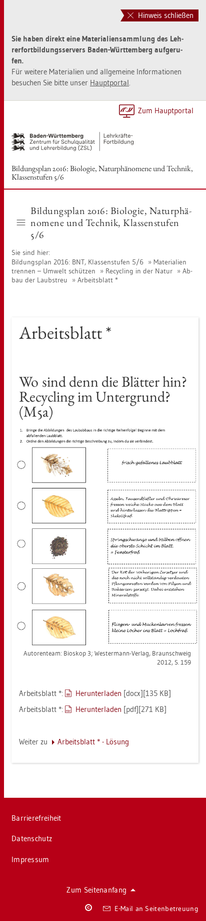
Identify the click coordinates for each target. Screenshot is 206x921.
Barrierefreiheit (37, 818)
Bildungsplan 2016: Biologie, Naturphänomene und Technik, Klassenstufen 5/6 (102, 172)
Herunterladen (99, 693)
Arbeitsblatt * (98, 279)
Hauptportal (109, 82)
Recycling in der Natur (139, 270)
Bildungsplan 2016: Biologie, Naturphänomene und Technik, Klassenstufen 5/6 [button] (111, 222)
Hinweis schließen (165, 15)
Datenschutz (32, 838)
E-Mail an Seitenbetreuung (156, 908)
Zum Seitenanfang (96, 890)
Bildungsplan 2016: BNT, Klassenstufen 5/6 (78, 261)
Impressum (31, 859)
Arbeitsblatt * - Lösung (93, 741)
